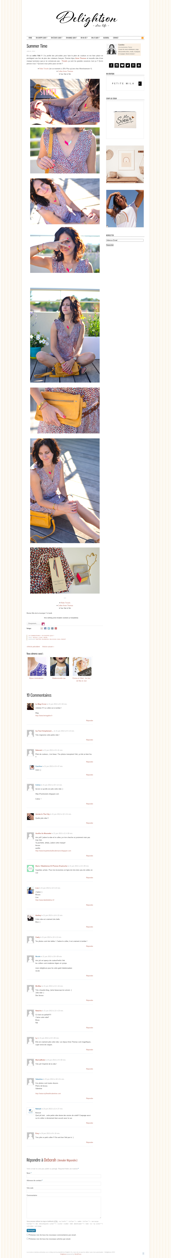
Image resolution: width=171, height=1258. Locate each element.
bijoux (35, 637)
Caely (37, 937)
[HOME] (30, 37)
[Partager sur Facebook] (45, 628)
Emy (37, 1133)
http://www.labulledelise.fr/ (44, 900)
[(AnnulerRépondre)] (67, 1160)
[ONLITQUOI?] (95, 37)
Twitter (38, 639)
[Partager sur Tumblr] (52, 628)
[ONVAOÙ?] (84, 37)
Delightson (63, 1254)
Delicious (53, 639)
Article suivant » (48, 647)
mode (45, 637)
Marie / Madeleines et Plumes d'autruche (51, 866)
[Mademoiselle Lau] (59, 666)
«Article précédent (33, 647)
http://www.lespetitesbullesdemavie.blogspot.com (53, 851)
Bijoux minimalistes (36, 678)
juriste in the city (42, 814)
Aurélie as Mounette (43, 833)
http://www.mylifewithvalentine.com (48, 1093)
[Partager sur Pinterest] (55, 628)
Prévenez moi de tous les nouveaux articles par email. (50, 1239)
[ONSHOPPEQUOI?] (41, 37)
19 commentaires (34, 635)
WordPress (77, 1254)
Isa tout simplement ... (44, 731)
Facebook (45, 639)
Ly (36, 1038)
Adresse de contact (35, 1180)
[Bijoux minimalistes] (36, 666)
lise (37, 888)
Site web (30, 1188)
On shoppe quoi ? (48, 635)
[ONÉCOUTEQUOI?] (56, 37)
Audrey (38, 915)
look (40, 637)
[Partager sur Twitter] (48, 628)
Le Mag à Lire (40, 704)
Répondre (89, 721)
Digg (58, 639)
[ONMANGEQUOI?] (71, 37)
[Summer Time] (37, 45)
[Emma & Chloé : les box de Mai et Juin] (81, 666)
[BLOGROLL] (106, 37)
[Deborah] (50, 1159)
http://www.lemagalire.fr (43, 716)
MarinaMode (40, 1060)
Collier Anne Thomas (65, 71)
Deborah (38, 750)
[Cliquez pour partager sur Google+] (41, 628)
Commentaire (32, 1195)
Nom (29, 1173)
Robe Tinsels (44, 69)
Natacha (38, 1011)
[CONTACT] (115, 37)
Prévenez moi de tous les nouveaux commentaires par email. (52, 1235)
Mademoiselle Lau (58, 678)
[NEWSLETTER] (110, 235)
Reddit (63, 639)
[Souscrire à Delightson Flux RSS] (142, 38)
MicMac (38, 986)
